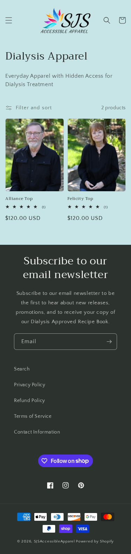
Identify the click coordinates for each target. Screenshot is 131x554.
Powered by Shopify (95, 541)
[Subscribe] (109, 341)
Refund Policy (29, 400)
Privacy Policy (29, 385)
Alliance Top (18, 199)
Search (22, 369)
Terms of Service (33, 416)
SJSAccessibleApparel (54, 541)
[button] (8, 20)
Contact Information (37, 432)
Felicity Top (80, 199)
